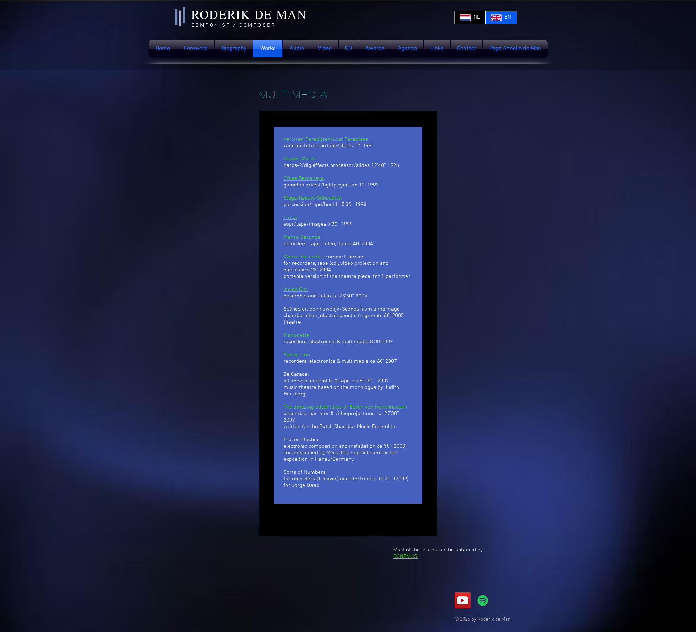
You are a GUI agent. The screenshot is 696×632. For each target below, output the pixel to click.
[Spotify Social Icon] (483, 600)
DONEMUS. (405, 556)
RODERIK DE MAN (249, 14)
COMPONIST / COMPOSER (233, 25)
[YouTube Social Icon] (463, 600)
